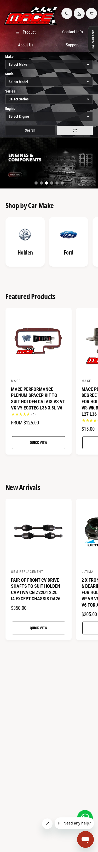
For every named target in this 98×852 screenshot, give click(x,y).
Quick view (38, 442)
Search (30, 130)
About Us (25, 44)
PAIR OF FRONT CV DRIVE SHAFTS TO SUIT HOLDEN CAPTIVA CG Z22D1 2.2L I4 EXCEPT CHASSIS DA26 (35, 589)
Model (10, 74)
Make (9, 57)
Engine (10, 108)
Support (72, 44)
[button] (66, 13)
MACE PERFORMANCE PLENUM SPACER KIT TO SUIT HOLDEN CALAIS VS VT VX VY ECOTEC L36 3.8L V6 (38, 398)
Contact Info (72, 31)
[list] (49, 242)
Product (25, 32)
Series (10, 91)
